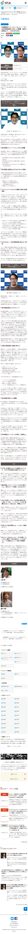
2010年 (4, 731)
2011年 (17, 727)
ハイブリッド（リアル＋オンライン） (8, 658)
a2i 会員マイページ (22, 8)
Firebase (12, 741)
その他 (4, 665)
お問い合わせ (14, 921)
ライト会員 (5, 690)
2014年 (4, 723)
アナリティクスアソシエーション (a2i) (8, 11)
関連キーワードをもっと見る (14, 746)
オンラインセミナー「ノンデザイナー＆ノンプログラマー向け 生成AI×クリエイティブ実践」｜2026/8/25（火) (18, 811)
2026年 (4, 698)
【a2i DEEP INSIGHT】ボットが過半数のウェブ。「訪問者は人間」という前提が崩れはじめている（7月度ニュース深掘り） (14, 871)
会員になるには (14, 779)
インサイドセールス (5, 741)
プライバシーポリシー (14, 925)
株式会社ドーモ (5, 582)
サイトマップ (14, 927)
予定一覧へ (24, 841)
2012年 (4, 727)
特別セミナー (19, 657)
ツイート (24, 623)
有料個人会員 (16, 33)
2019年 (17, 711)
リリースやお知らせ (14, 923)
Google (13, 743)
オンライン (23, 11)
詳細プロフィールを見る (7, 586)
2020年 (4, 711)
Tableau (23, 741)
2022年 (4, 707)
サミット (18, 661)
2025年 (17, 698)
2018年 (4, 715)
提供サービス (14, 774)
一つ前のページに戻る (7, 645)
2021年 (17, 707)
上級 (4, 678)
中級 (11, 35)
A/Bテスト (3, 739)
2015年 (17, 719)
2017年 (17, 715)
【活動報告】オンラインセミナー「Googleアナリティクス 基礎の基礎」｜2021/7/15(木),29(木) (14, 631)
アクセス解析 (19, 743)
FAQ (24, 743)
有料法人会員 (9, 33)
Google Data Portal (5, 743)
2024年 (4, 702)
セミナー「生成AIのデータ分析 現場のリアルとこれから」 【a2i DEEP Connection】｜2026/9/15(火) (17, 795)
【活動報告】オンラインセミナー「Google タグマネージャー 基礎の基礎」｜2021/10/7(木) (14, 638)
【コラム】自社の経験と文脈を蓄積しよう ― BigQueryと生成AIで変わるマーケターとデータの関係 (17, 886)
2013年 (17, 723)
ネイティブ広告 (18, 741)
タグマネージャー (10, 739)
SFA (10, 743)
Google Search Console (19, 739)
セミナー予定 (7, 8)
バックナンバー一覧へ (22, 904)
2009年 (17, 731)
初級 (7, 35)
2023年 (17, 702)
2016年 (4, 719)
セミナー (5, 653)
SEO (2, 37)
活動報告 (18, 11)
